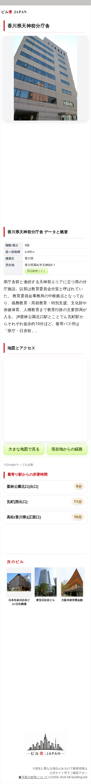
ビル (14, 11)
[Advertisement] (45, 176)
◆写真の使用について (33, 777)
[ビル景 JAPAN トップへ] (45, 743)
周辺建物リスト (36, 270)
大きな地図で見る (24, 449)
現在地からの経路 (67, 449)
